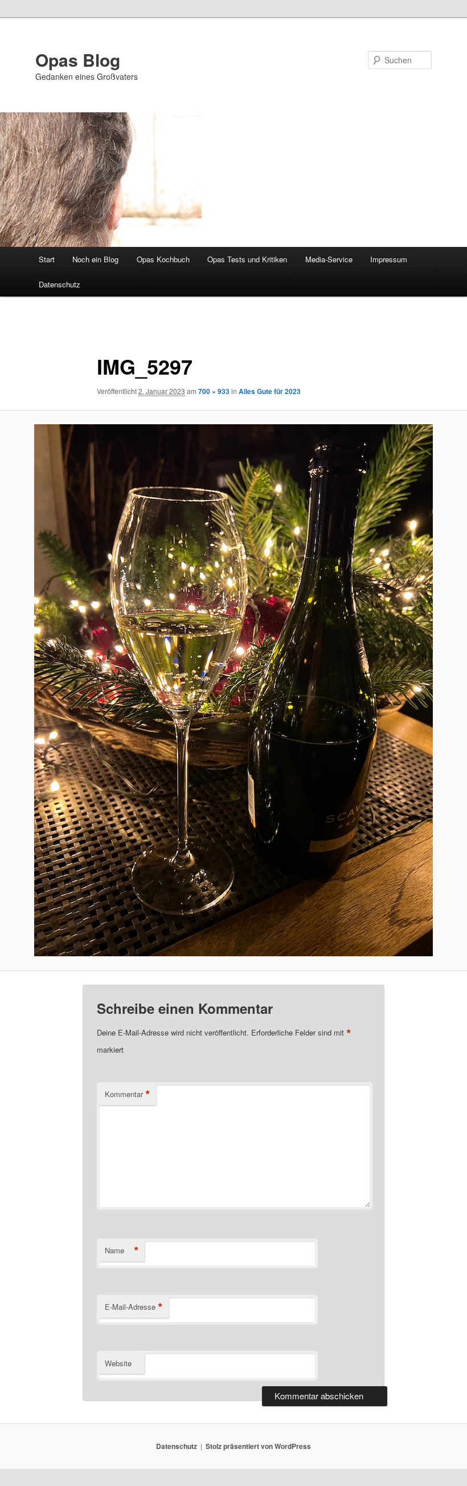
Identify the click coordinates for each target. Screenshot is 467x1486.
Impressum (388, 259)
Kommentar (127, 1094)
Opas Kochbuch (163, 259)
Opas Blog (77, 59)
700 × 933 (214, 391)
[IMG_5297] (233, 690)
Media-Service (329, 259)
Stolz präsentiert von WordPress (258, 1446)
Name (122, 1250)
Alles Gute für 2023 (270, 391)
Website (118, 1363)
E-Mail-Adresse (134, 1307)
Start (47, 259)
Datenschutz (59, 284)
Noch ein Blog (95, 259)
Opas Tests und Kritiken (247, 259)
